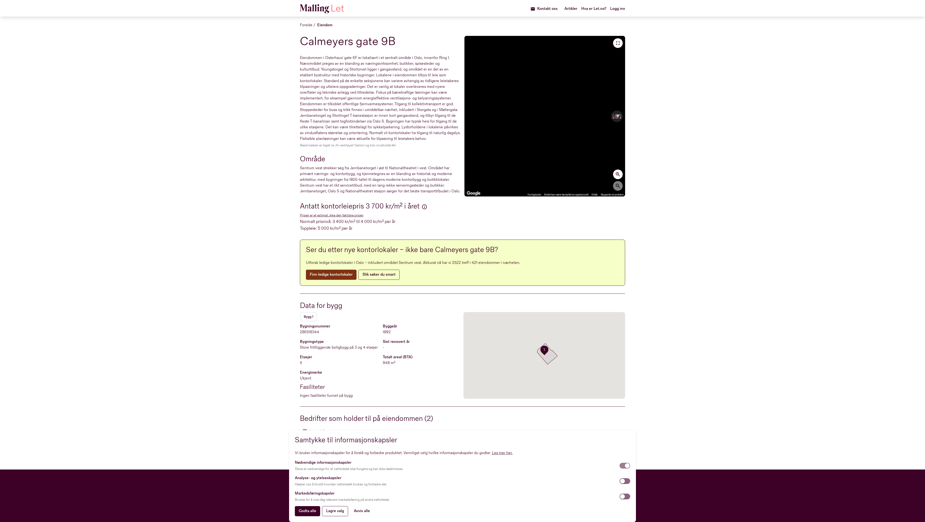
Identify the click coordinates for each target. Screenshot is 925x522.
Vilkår (594, 194)
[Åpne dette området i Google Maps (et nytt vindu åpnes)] (474, 193)
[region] (544, 116)
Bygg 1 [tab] (308, 317)
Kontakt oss (547, 9)
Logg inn (617, 9)
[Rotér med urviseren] (621, 116)
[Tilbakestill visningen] (617, 116)
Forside (306, 25)
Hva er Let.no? (593, 9)
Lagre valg (335, 511)
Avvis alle (362, 511)
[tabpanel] (381, 361)
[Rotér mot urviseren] (612, 116)
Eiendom (324, 25)
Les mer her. (502, 453)
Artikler (570, 9)
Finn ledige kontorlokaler (331, 274)
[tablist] (308, 317)
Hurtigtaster (534, 194)
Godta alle (307, 511)
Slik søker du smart (379, 274)
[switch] (625, 466)
